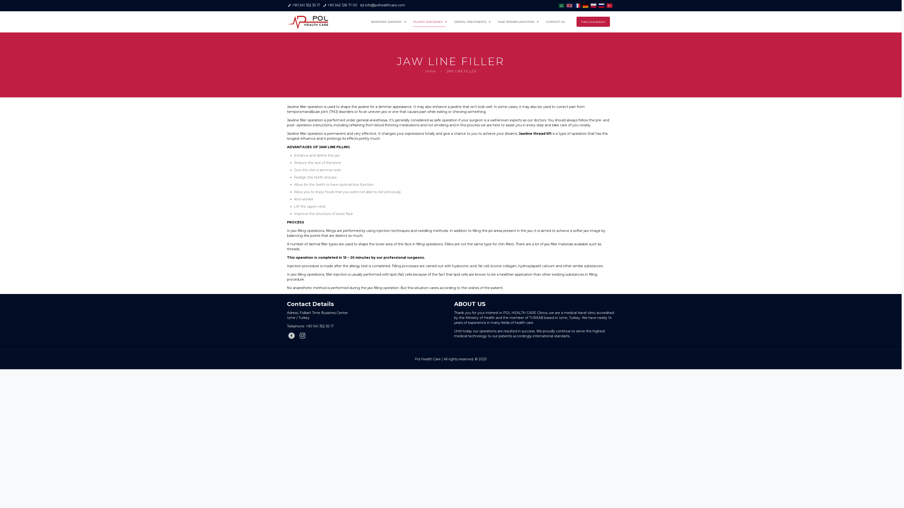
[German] (587, 5)
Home (430, 71)
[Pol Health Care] (307, 21)
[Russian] (603, 5)
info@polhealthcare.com (385, 5)
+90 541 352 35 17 (306, 5)
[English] (571, 5)
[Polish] (595, 5)
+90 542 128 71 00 (342, 5)
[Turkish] (611, 5)
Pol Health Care (428, 359)
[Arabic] (563, 5)
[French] (579, 5)
